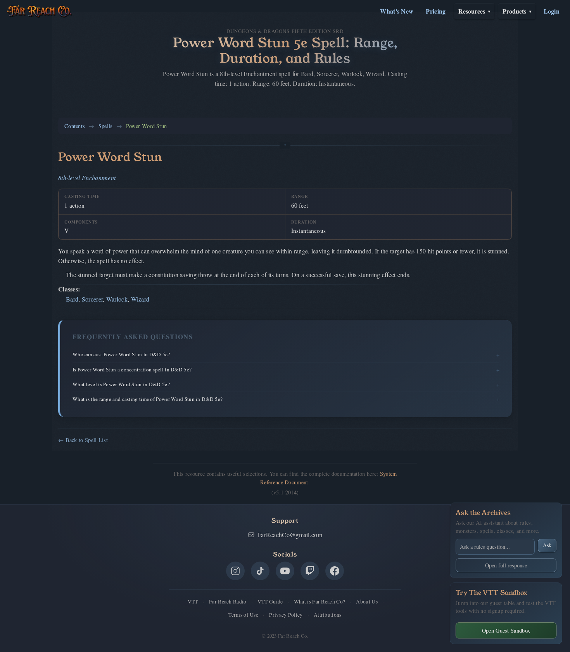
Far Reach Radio (228, 601)
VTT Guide (270, 601)
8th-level (69, 177)
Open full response (506, 565)
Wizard (140, 299)
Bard (72, 299)
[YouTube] (285, 571)
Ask (547, 545)
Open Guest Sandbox (506, 630)
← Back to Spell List (83, 440)
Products (517, 11)
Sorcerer (92, 299)
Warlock (117, 299)
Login (552, 11)
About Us (366, 601)
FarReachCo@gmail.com (290, 535)
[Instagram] (235, 571)
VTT (193, 601)
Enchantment (99, 177)
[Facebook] (334, 571)
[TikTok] (260, 571)
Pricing (436, 11)
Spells (105, 126)
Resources (474, 11)
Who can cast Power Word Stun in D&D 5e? (121, 354)
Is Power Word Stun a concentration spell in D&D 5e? (132, 369)
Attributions (328, 614)
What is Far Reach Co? (319, 601)
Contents (74, 126)
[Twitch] (310, 571)
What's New (396, 11)
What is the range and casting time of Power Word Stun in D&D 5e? (148, 398)
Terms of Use (243, 614)
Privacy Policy (285, 614)
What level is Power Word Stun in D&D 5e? (121, 384)
